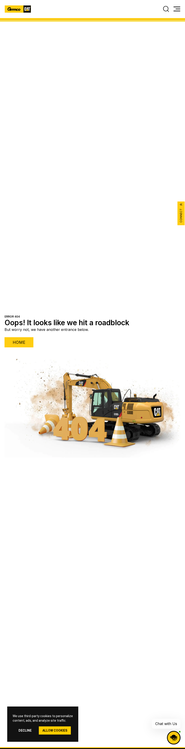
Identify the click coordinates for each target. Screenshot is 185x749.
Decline (25, 730)
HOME (19, 342)
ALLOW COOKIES (54, 730)
